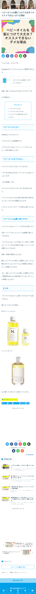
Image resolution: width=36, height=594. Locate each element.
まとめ (11, 117)
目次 (15, 104)
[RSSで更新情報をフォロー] (22, 451)
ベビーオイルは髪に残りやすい (18, 114)
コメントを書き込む (18, 567)
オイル (5, 403)
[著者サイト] (13, 451)
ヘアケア (16, 403)
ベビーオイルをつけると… (17, 111)
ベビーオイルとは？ (15, 108)
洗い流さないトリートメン (10, 399)
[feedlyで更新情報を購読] (18, 451)
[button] (32, 328)
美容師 (23, 403)
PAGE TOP (19, 580)
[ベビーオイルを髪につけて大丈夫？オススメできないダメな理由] (12, 56)
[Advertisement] (18, 423)
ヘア (10, 403)
